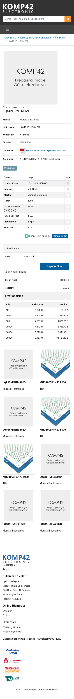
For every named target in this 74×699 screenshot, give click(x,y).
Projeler (6, 615)
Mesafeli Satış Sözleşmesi (16, 585)
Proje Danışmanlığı (12, 631)
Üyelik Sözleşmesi (12, 581)
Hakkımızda (9, 565)
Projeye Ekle (9, 168)
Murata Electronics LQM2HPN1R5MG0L (46, 150)
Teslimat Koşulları (12, 599)
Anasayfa (9, 37)
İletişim (6, 569)
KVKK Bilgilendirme (12, 594)
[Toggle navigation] (7, 29)
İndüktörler (60, 37)
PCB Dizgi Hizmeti (12, 627)
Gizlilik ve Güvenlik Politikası (17, 590)
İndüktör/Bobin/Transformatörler (35, 37)
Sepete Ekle (54, 266)
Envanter (7, 611)
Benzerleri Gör (60, 236)
